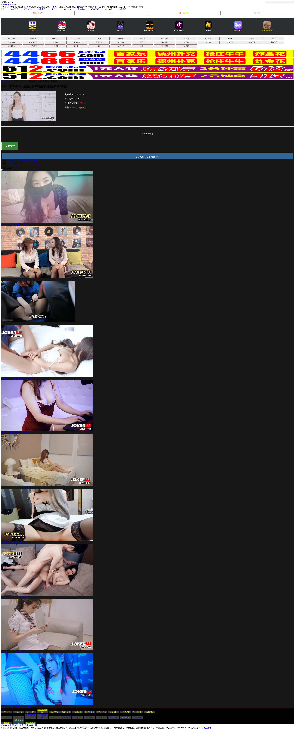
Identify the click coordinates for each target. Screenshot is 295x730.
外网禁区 (113, 712)
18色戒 (142, 38)
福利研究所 (39, 13)
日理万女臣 (89, 712)
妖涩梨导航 (66, 712)
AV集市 (77, 38)
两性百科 (208, 38)
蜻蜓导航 (252, 42)
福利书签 (125, 717)
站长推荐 (11, 38)
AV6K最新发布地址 (135, 7)
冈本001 (99, 42)
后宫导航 (77, 46)
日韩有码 (28, 9)
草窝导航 (18, 717)
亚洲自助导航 (42, 716)
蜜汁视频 (149, 712)
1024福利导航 (42, 711)
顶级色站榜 (125, 712)
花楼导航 (113, 717)
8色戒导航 (11, 46)
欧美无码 (95, 9)
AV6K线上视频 (205, 728)
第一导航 (257, 13)
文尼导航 (30, 712)
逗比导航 (274, 38)
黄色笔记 (164, 42)
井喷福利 (55, 46)
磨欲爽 (101, 717)
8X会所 (55, 42)
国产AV (55, 9)
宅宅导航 (137, 717)
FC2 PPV (67, 9)
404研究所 (121, 46)
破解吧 (78, 717)
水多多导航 (185, 13)
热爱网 (6, 717)
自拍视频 (81, 9)
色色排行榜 (101, 712)
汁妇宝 (90, 717)
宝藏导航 (78, 712)
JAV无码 (14, 9)
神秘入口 (55, 38)
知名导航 (122, 9)
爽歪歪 (186, 46)
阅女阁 (208, 42)
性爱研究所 (66, 717)
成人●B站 (120, 42)
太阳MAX (11, 42)
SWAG (9, 81)
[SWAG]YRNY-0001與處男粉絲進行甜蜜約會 (26, 165)
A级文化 (252, 38)
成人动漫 (108, 9)
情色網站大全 (18, 721)
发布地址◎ (30, 723)
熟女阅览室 (33, 42)
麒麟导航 (274, 42)
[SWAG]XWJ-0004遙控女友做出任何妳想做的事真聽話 (36, 81)
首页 (3, 9)
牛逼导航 (164, 38)
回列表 (12, 163)
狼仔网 (230, 38)
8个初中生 (137, 712)
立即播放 (10, 146)
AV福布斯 (77, 42)
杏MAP (111, 13)
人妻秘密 (33, 46)
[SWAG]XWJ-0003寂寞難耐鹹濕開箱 (23, 161)
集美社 (142, 46)
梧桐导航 (230, 42)
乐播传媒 (82, 107)
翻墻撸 (6, 723)
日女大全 (54, 717)
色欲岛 (99, 38)
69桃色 (120, 38)
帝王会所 (33, 38)
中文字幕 (41, 9)
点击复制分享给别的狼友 (147, 157)
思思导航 (54, 712)
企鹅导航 (18, 712)
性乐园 (186, 38)
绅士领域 (164, 46)
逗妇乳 (142, 42)
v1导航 (186, 42)
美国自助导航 (30, 716)
